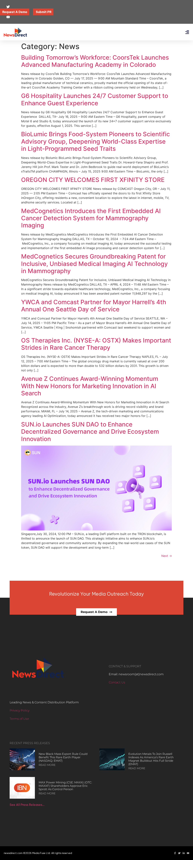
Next (166, 556)
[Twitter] (179, 853)
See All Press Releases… (27, 805)
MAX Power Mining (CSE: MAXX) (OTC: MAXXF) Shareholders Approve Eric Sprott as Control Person (65, 786)
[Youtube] (188, 853)
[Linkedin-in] (183, 853)
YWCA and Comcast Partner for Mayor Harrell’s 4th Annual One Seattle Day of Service (93, 305)
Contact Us (117, 682)
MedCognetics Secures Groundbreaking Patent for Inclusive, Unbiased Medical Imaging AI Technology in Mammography (94, 264)
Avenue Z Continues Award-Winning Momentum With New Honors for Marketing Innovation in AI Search (89, 386)
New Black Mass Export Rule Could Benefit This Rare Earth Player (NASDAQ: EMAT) (63, 757)
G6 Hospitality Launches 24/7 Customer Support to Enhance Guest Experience (94, 99)
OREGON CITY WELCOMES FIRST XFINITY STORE (93, 179)
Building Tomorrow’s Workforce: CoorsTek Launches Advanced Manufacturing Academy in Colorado (95, 61)
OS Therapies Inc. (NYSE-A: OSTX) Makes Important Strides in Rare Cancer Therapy (96, 344)
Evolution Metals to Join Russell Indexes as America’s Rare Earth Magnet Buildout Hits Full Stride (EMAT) (151, 759)
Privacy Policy (19, 710)
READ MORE (47, 765)
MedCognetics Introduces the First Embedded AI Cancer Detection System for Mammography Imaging (91, 218)
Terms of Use (19, 719)
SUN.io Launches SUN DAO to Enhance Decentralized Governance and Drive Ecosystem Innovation (90, 432)
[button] (187, 32)
